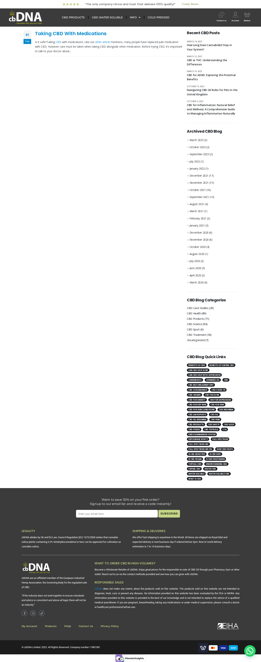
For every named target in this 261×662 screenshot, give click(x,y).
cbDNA (98, 588)
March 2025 (197, 140)
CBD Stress (194, 429)
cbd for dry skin (197, 404)
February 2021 (198, 218)
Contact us (221, 20)
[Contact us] (221, 15)
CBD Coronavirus (197, 390)
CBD (59, 42)
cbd (226, 380)
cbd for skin (217, 404)
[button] (250, 651)
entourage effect (198, 439)
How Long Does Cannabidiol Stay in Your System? (209, 47)
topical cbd (194, 464)
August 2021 (197, 204)
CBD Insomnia (226, 409)
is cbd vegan (195, 459)
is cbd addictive (196, 454)
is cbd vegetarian (215, 459)
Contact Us (86, 626)
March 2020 (197, 282)
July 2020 (195, 261)
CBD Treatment (196, 335)
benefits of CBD (196, 365)
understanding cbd (216, 464)
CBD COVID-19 (218, 390)
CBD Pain (215, 419)
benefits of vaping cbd (221, 365)
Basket (247, 20)
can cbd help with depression (204, 375)
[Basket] (247, 15)
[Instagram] (33, 613)
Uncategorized (195, 340)
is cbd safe (215, 454)
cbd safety (214, 424)
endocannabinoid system (201, 434)
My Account (29, 626)
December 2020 (199, 232)
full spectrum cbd (198, 444)
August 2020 (197, 254)
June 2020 (195, 268)
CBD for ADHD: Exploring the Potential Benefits (211, 77)
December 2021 (199, 175)
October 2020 (198, 247)
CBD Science (194, 324)
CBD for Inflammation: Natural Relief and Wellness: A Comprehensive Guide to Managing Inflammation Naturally (211, 109)
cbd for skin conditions (201, 409)
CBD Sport (193, 329)
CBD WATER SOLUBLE (107, 17)
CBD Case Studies (197, 308)
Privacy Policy (110, 626)
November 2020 (199, 239)
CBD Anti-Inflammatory (200, 385)
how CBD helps (225, 449)
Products (51, 626)
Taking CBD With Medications (71, 33)
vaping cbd (194, 468)
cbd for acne (212, 394)
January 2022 (197, 168)
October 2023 (198, 147)
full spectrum (220, 439)
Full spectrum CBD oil (200, 449)
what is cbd (194, 478)
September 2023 (199, 154)
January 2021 (197, 225)
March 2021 (197, 211)
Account (235, 20)
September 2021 (199, 197)
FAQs (67, 626)
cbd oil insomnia (197, 419)
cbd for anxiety (196, 399)
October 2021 (198, 190)
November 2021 (199, 182)
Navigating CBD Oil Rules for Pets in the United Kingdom (212, 92)
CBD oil (214, 414)
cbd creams (194, 394)
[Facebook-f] (24, 613)
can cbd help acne (198, 370)
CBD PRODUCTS (73, 17)
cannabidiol (195, 380)
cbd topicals (211, 429)
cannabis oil (213, 380)
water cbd (210, 468)
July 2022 (195, 161)
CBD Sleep (229, 424)
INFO (133, 17)
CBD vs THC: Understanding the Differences (207, 62)
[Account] (235, 15)
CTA (224, 429)
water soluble (196, 473)
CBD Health (194, 313)
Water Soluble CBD (219, 473)
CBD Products (195, 318)
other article (102, 42)
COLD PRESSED (158, 17)
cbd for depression (220, 399)
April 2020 (195, 275)
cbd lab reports (197, 414)
